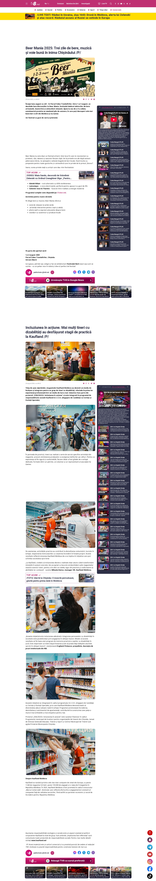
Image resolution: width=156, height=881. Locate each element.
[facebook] (79, 272)
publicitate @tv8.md (41, 272)
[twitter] (88, 99)
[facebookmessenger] (83, 99)
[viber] (94, 99)
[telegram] (91, 99)
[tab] (108, 108)
